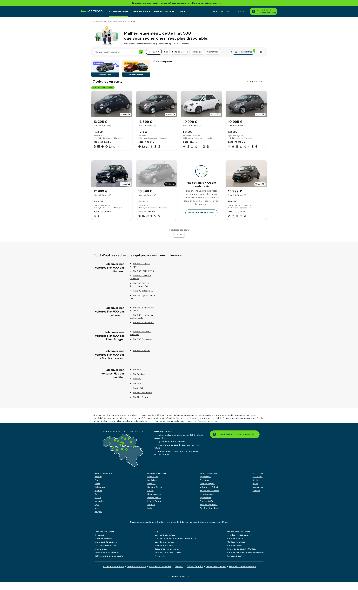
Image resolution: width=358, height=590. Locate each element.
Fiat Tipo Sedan (140, 397)
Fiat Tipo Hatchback (142, 392)
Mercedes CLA (154, 497)
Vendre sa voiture (141, 11)
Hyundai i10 (205, 497)
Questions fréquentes (165, 535)
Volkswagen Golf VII (209, 487)
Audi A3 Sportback (208, 504)
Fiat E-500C (139, 383)
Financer (136, 3)
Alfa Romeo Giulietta (209, 490)
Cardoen (96, 21)
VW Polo (151, 504)
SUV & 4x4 (257, 476)
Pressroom (159, 556)
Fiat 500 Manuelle (141, 350)
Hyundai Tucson (154, 487)
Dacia (97, 483)
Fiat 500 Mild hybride (143, 322)
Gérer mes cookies (216, 566)
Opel (97, 504)
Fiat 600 (137, 378)
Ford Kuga (204, 480)
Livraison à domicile (236, 556)
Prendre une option (164, 545)
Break (255, 483)
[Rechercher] (141, 52)
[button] (159, 52)
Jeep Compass (207, 494)
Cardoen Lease (234, 545)
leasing (166, 3)
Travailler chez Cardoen (105, 545)
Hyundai (98, 490)
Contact (183, 11)
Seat (97, 508)
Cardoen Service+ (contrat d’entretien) (245, 552)
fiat (122, 21)
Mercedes (99, 501)
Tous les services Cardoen (239, 535)
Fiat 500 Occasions (142, 339)
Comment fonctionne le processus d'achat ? (175, 538)
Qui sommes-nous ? (104, 538)
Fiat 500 (151, 483)
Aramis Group (101, 549)
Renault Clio (152, 476)
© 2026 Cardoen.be (179, 576)
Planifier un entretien (164, 11)
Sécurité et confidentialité (167, 549)
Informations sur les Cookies (168, 552)
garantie (178, 445)
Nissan (98, 497)
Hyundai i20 (205, 476)
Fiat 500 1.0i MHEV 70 (143, 271)
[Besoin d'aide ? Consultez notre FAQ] (253, 11)
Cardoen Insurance (236, 542)
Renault (98, 476)
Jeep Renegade (207, 483)
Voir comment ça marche (201, 212)
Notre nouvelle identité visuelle (109, 556)
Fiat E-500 (138, 369)
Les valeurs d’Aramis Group (107, 552)
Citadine (256, 490)
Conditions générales (164, 542)
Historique (99, 535)
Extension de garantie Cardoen (241, 549)
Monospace (258, 487)
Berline (256, 480)
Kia (96, 494)
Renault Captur (154, 501)
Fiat (96, 480)
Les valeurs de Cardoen (106, 542)
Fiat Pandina (139, 374)
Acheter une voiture (118, 11)
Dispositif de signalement (242, 566)
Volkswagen (100, 487)
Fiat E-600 (138, 388)
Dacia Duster (153, 480)
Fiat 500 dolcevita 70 (143, 291)
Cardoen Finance (235, 538)
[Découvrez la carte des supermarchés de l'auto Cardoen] (122, 466)
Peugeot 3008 (207, 501)
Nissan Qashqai (154, 494)
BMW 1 (150, 508)
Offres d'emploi (195, 566)
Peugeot (98, 511)
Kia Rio (150, 490)
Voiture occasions (110, 21)
